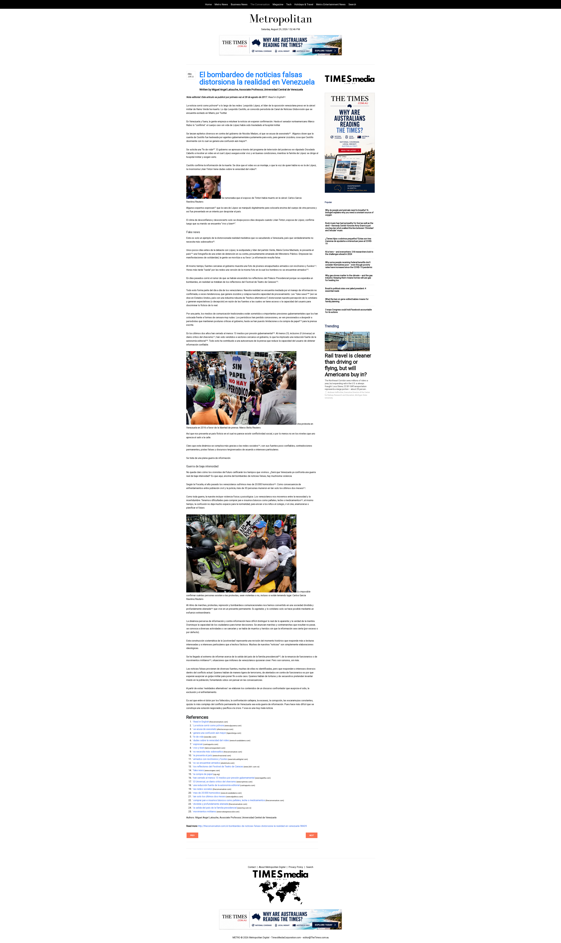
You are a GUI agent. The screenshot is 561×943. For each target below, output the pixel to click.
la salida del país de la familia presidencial (256, 656)
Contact (252, 867)
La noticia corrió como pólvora (201, 105)
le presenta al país (202, 755)
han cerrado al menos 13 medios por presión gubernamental (242, 333)
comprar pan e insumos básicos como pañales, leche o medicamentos (265, 500)
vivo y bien (227, 223)
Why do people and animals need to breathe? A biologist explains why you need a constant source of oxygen (349, 212)
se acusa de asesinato (277, 133)
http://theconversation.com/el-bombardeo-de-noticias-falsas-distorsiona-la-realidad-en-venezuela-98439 (252, 826)
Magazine (278, 4)
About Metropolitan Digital (272, 867)
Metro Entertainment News (331, 4)
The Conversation (260, 4)
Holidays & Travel (303, 4)
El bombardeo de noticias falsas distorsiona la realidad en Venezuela (257, 78)
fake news (301, 294)
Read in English (201, 721)
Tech (288, 4)
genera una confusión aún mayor (228, 141)
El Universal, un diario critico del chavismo (214, 781)
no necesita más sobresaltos (208, 751)
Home (208, 4)
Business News (239, 4)
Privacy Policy (296, 867)
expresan (209, 207)
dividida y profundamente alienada (210, 804)
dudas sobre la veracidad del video (237, 169)
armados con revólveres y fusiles (297, 266)
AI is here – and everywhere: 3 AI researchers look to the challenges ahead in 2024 (349, 253)
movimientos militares (197, 660)
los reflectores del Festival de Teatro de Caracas (251, 282)
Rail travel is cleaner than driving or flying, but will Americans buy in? (348, 365)
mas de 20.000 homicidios (260, 484)
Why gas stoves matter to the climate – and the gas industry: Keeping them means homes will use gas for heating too (349, 278)
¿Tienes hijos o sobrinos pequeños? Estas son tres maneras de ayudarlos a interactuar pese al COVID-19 (348, 241)
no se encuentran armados (292, 269)
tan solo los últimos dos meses (287, 488)
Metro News (221, 4)
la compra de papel (289, 321)
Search (352, 4)
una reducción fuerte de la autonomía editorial (216, 785)
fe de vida (207, 149)
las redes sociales (248, 445)
